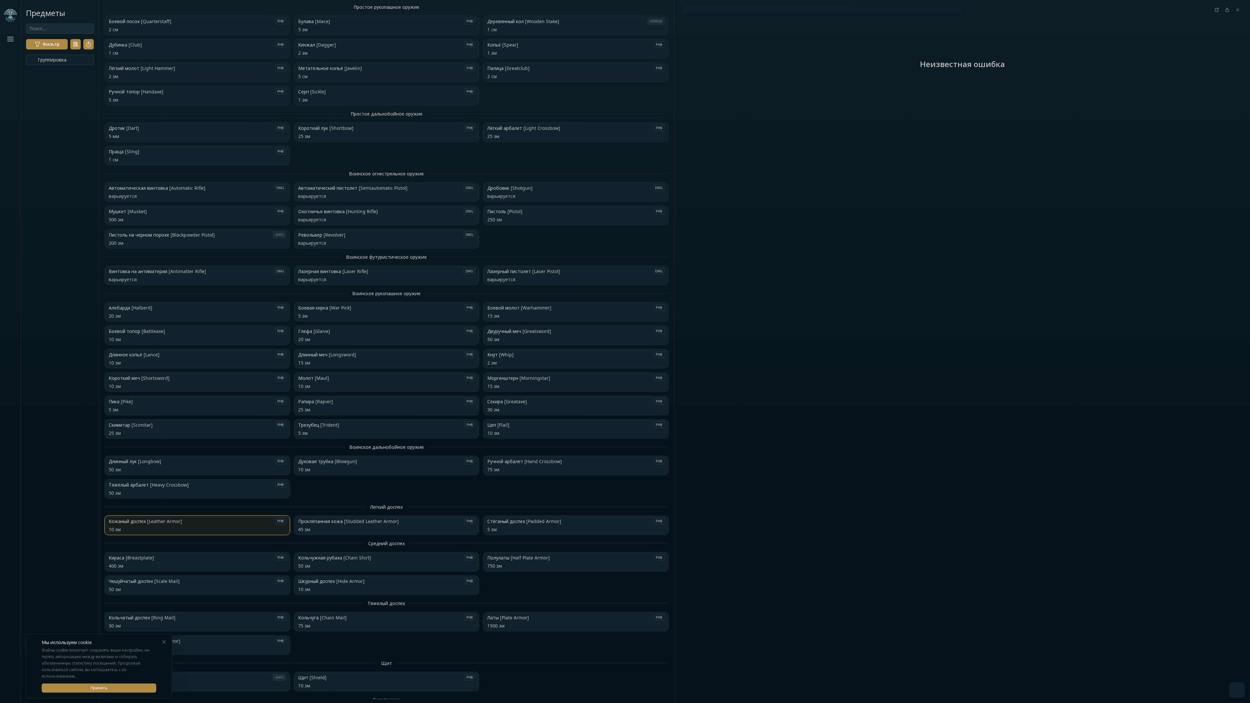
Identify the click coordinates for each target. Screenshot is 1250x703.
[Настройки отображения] (10, 688)
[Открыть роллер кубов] (1237, 690)
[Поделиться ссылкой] (88, 44)
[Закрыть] (164, 642)
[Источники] (75, 44)
